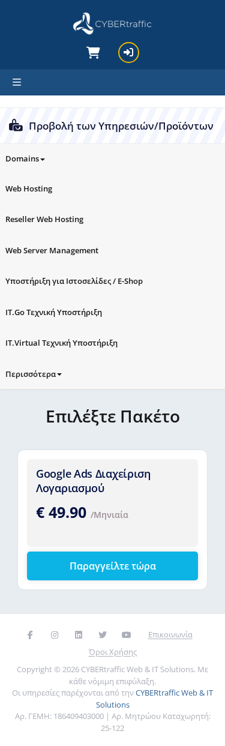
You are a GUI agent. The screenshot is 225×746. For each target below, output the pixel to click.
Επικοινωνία (170, 634)
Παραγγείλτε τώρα (113, 566)
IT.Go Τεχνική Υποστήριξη (53, 312)
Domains (22, 158)
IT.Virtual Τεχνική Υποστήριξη (61, 342)
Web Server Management (51, 250)
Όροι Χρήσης (113, 651)
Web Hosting (28, 188)
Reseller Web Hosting (44, 219)
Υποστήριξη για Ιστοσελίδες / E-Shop (74, 280)
